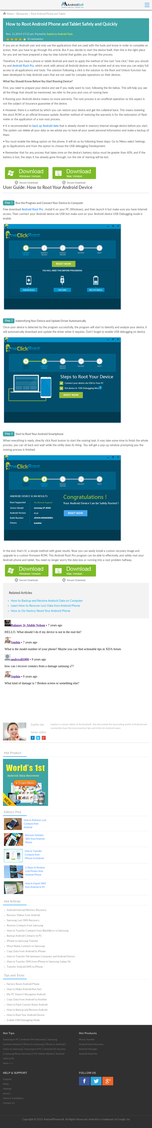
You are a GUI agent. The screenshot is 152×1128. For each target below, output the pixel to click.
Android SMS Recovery (33, 1039)
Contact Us (9, 1103)
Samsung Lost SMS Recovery (23, 920)
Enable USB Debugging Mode (23, 1020)
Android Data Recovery (91, 1044)
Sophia (51, 34)
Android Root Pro (23, 65)
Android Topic (65, 34)
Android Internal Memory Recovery (27, 910)
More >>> (8, 1063)
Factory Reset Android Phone (23, 984)
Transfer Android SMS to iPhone (25, 967)
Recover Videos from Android (23, 915)
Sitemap (7, 1089)
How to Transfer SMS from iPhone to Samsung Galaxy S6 (39, 962)
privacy (6, 1093)
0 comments (35, 39)
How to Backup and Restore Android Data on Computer (47, 600)
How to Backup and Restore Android (27, 1010)
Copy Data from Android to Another (27, 999)
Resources (22, 14)
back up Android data (45, 126)
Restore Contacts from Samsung (25, 925)
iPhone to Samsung (33, 1044)
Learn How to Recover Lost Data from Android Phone (45, 605)
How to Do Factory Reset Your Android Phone (40, 610)
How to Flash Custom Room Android (27, 1005)
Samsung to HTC (33, 1049)
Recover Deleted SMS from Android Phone (35, 839)
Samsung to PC (11, 1039)
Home (10, 14)
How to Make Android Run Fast (24, 989)
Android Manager (88, 1049)
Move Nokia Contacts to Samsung (26, 946)
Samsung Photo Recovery (18, 1054)
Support (7, 1079)
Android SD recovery (55, 1049)
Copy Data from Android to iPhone (26, 951)
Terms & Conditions (13, 1098)
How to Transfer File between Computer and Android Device (41, 956)
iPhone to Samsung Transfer (22, 941)
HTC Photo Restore (43, 1054)
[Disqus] (76, 668)
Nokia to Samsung (13, 1049)
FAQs (6, 1084)
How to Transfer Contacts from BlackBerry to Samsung (37, 931)
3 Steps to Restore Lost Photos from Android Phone (35, 871)
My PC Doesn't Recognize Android (26, 994)
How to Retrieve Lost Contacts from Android (35, 824)
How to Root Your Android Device (26, 1015)
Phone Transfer (87, 1039)
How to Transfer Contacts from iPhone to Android (34, 855)
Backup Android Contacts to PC (24, 936)
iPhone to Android (55, 1044)
